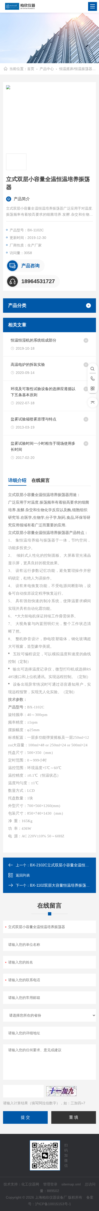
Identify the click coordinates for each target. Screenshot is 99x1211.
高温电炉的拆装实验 (28, 364)
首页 (30, 69)
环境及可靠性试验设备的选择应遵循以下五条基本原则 (43, 392)
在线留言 (40, 480)
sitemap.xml (71, 1184)
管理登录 (50, 1184)
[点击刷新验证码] (61, 1091)
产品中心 (47, 69)
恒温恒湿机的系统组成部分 (33, 340)
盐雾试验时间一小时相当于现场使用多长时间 (43, 446)
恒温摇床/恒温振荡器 (75, 69)
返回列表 (23, 875)
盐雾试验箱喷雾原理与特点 (33, 419)
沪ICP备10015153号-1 (53, 1204)
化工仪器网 (30, 1184)
